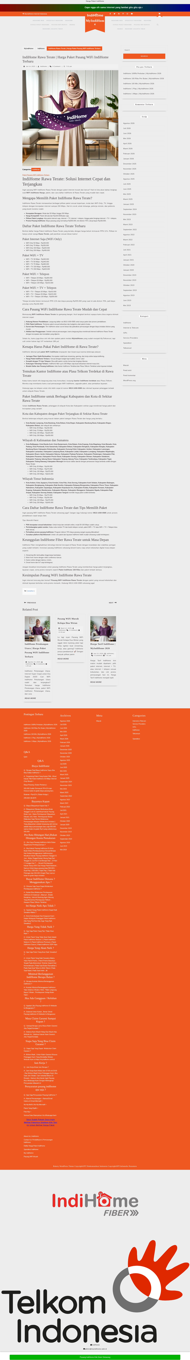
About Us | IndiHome (31, 1136)
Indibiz (72, 25)
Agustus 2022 (128, 235)
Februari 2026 (129, 154)
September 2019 (130, 290)
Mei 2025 (127, 194)
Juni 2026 (127, 133)
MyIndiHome (95, 22)
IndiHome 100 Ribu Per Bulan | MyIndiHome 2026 (143, 78)
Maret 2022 (127, 240)
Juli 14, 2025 (30, 66)
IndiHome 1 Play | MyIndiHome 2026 (138, 89)
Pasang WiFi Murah (59, 25)
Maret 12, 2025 (66, 628)
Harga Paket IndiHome (39, 25)
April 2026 (127, 143)
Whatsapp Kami (50, 1115)
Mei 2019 (127, 305)
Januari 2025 (128, 204)
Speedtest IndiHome (54, 20)
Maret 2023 (127, 224)
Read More (30, 698)
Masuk (126, 365)
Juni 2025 (127, 189)
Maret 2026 (127, 148)
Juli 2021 (127, 250)
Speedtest (127, 343)
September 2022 (130, 229)
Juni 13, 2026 (98, 653)
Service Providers (130, 338)
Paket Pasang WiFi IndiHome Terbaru (35, 175)
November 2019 (129, 280)
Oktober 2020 (128, 265)
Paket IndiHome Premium (40, 942)
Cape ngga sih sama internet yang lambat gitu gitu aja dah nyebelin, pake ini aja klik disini (109, 7)
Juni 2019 (127, 300)
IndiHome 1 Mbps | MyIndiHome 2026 (138, 94)
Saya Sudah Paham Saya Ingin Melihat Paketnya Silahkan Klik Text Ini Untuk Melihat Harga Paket (40, 1122)
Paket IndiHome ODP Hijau (47, 944)
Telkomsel (127, 348)
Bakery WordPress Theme (63, 1166)
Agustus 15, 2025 (34, 662)
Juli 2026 (127, 128)
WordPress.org (129, 380)
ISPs (125, 333)
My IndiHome (28, 1153)
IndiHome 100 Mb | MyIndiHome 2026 (138, 83)
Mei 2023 (127, 219)
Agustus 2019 (128, 295)
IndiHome (69, 20)
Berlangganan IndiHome (46, 987)
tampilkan (31, 591)
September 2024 (130, 209)
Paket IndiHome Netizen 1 (33, 939)
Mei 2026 (127, 138)
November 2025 (129, 169)
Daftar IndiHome (33, 773)
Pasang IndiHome (40, 842)
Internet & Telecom (131, 328)
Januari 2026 (128, 159)
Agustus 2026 (128, 123)
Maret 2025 (127, 199)
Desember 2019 (129, 275)
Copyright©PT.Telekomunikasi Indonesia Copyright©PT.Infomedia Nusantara (105, 1166)
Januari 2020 (128, 270)
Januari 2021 (128, 260)
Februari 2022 (129, 245)
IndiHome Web (38, 20)
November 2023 (129, 214)
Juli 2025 (127, 184)
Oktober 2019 (128, 285)
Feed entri (127, 370)
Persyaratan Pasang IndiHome (44, 1095)
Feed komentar (129, 375)
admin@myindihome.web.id (96, 1349)
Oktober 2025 (128, 174)
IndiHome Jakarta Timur (53, 29)
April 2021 (127, 255)
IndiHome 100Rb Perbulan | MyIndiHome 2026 (142, 73)
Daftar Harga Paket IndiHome (34, 1146)
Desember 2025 (129, 164)
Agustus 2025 (128, 179)
